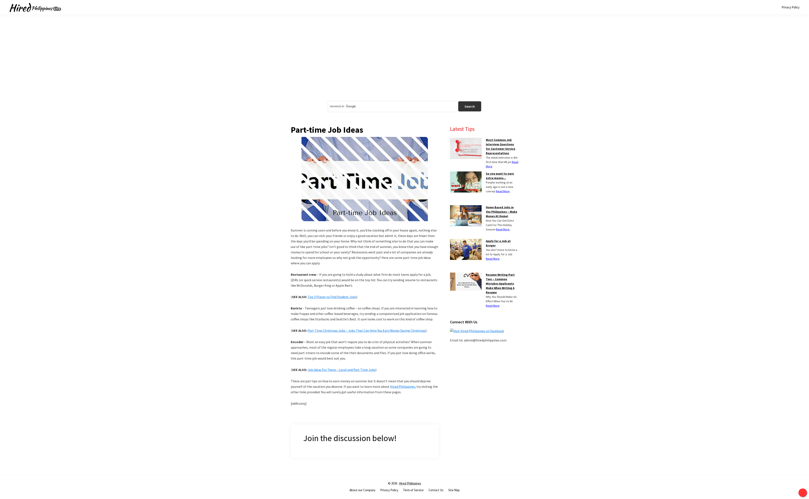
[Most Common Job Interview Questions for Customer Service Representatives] (466, 140)
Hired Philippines (402, 386)
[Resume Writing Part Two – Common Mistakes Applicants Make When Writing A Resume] (466, 275)
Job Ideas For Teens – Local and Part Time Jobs (341, 370)
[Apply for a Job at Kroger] (466, 241)
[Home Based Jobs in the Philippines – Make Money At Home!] (466, 208)
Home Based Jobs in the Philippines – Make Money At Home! (501, 211)
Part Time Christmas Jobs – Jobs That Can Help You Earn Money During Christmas (367, 330)
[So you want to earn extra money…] (466, 174)
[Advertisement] (404, 65)
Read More (503, 191)
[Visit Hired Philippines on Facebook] (477, 331)
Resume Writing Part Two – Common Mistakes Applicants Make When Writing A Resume (500, 283)
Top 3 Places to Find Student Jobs (332, 297)
